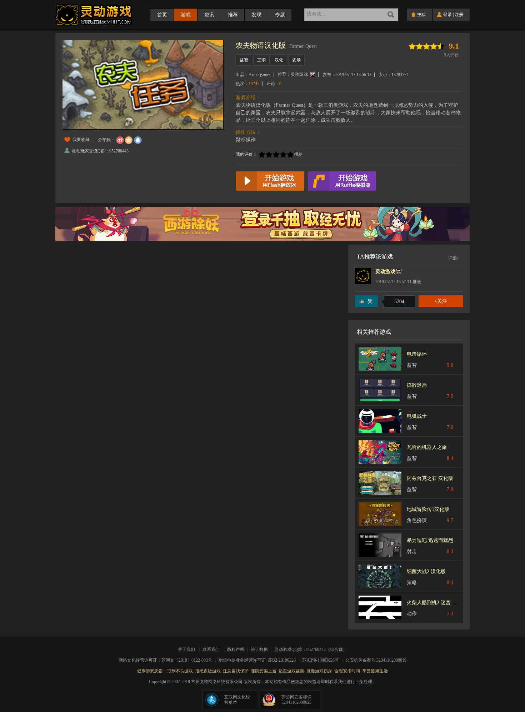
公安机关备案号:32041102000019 (375, 660)
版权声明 (235, 649)
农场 (296, 59)
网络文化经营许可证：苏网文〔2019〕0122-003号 (168, 660)
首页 (162, 14)
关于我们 (187, 649)
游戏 (186, 14)
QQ (138, 140)
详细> (453, 258)
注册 (459, 14)
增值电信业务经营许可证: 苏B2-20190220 (259, 660)
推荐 (233, 14)
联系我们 (211, 649)
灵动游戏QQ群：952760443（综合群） (310, 649)
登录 (447, 14)
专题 (280, 14)
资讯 (209, 14)
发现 (256, 14)
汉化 (279, 59)
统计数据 (260, 649)
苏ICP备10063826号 (323, 660)
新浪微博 (120, 140)
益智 (244, 59)
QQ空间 (129, 140)
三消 (261, 59)
